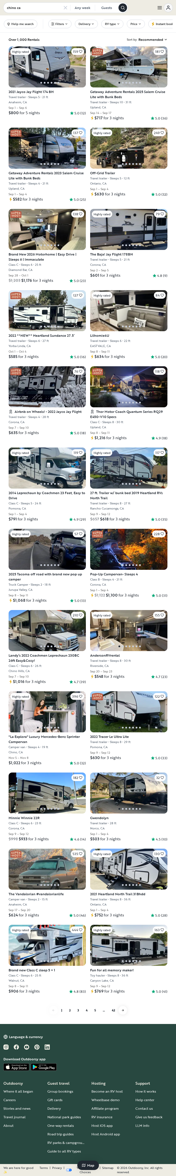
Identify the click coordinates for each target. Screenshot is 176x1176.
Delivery (54, 1108)
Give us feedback (148, 1117)
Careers (9, 1099)
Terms (43, 1168)
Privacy (57, 1168)
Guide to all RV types (64, 1151)
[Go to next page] (122, 1010)
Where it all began (18, 1091)
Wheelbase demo (105, 1099)
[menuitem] (59, 24)
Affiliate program (105, 1108)
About (8, 1125)
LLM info (142, 1125)
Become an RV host (107, 1091)
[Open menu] (165, 7)
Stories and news (16, 1108)
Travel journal (14, 1117)
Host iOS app (102, 1125)
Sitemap (108, 1168)
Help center (144, 1099)
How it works (145, 1091)
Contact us (144, 1108)
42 (113, 1010)
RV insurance (101, 1117)
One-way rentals (60, 1125)
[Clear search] (65, 7)
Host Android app (105, 1134)
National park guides (64, 1117)
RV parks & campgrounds (67, 1142)
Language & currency (26, 1036)
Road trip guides (60, 1134)
